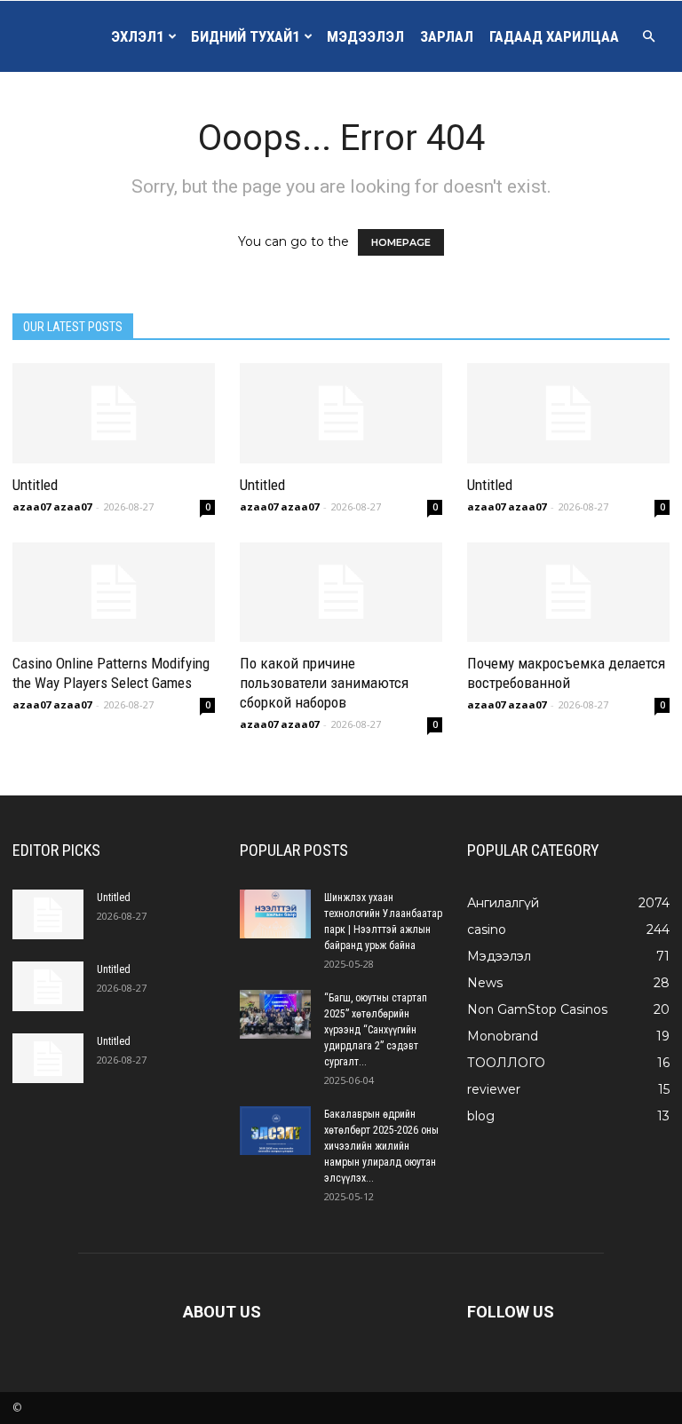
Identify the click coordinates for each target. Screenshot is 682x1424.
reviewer (493, 1089)
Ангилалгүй (503, 903)
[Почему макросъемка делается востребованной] (568, 592)
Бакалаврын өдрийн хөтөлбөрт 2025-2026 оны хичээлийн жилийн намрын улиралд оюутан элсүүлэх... (381, 1146)
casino (486, 929)
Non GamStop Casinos (537, 1009)
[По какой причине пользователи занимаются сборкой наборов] (341, 592)
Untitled (35, 485)
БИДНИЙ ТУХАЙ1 (245, 36)
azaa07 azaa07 (51, 506)
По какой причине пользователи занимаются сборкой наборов (324, 682)
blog (481, 1116)
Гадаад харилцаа (554, 36)
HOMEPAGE (401, 242)
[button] (648, 36)
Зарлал (446, 36)
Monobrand (502, 1036)
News (485, 983)
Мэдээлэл (365, 36)
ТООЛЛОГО (506, 1063)
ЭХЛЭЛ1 (137, 36)
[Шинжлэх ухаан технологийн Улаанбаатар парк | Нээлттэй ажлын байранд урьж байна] (275, 914)
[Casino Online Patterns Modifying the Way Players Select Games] (113, 592)
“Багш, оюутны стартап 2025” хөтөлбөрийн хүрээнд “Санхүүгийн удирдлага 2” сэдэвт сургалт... (375, 1030)
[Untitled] (113, 413)
